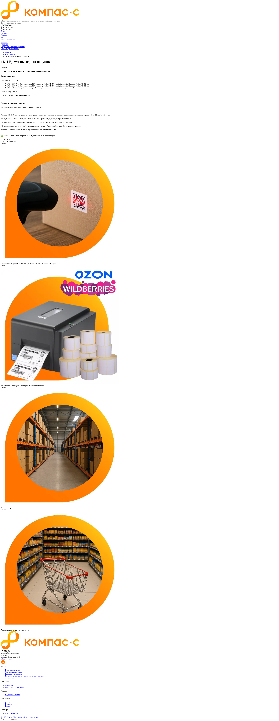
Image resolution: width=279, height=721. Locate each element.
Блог (2, 37)
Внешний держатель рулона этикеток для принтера (24, 676)
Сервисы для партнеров (10, 49)
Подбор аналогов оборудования (13, 47)
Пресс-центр (10, 54)
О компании (5, 41)
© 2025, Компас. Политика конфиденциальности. (19, 717)
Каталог (4, 33)
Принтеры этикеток (12, 670)
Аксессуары (9, 678)
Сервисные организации (14, 687)
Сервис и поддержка (8, 39)
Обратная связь (6, 659)
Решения (4, 35)
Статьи (7, 702)
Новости (8, 704)
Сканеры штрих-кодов (13, 672)
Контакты (4, 43)
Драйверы (4, 45)
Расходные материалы (13, 674)
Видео (7, 706)
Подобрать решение (12, 695)
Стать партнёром (11, 713)
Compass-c (9, 52)
